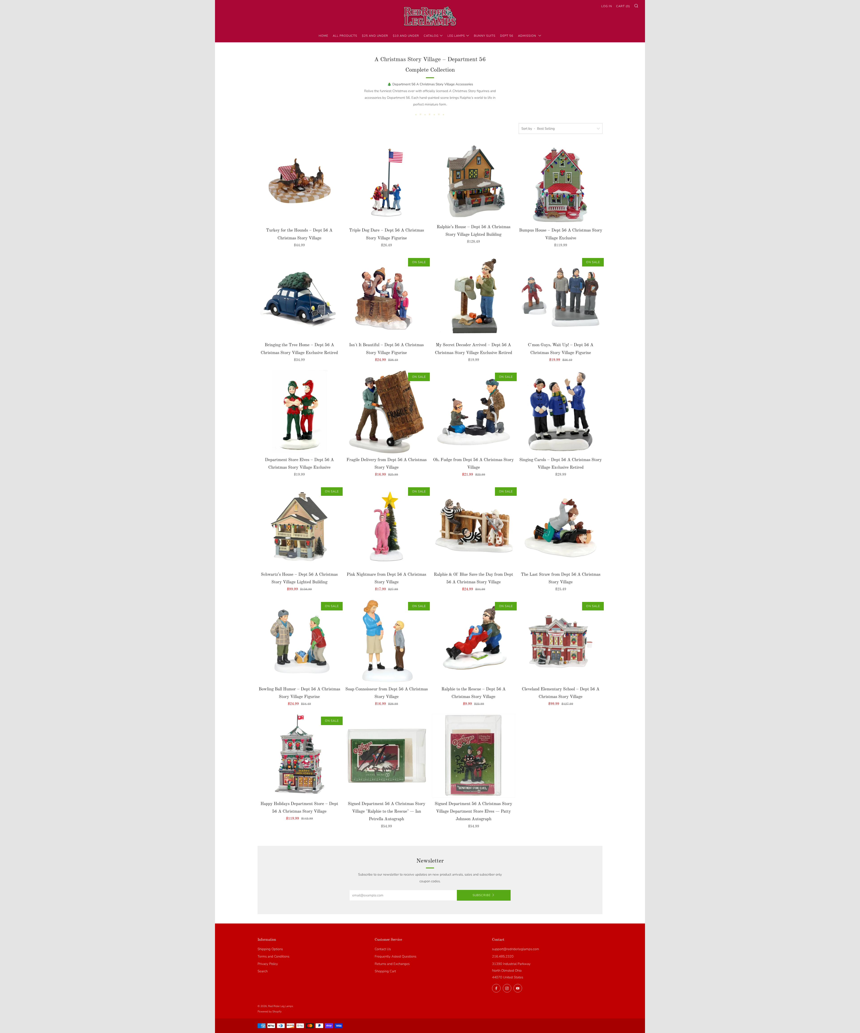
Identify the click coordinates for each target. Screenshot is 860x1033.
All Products (345, 36)
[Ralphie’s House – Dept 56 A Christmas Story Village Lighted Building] (474, 181)
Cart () (623, 6)
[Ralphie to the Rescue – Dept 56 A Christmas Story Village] (474, 641)
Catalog (431, 36)
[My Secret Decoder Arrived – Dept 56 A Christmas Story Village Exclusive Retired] (474, 297)
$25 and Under (375, 36)
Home (323, 36)
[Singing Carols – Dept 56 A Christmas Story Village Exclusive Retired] (560, 412)
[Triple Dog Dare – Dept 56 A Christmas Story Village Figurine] (386, 182)
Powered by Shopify (270, 1011)
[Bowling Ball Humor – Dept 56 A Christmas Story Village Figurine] (299, 641)
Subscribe (481, 895)
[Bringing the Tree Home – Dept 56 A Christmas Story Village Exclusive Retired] (299, 297)
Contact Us (383, 949)
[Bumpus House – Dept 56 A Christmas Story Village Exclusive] (560, 182)
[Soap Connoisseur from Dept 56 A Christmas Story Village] (386, 641)
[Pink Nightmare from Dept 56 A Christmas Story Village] (386, 526)
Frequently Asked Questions (395, 956)
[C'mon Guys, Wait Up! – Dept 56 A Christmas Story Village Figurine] (560, 297)
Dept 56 (506, 36)
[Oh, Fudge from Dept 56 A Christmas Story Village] (474, 412)
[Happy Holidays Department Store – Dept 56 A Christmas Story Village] (299, 756)
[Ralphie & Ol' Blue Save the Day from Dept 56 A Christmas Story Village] (474, 526)
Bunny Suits (484, 36)
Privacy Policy (268, 964)
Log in (606, 6)
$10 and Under (406, 36)
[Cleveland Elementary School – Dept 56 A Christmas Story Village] (560, 641)
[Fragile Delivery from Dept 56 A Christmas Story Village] (386, 412)
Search (263, 971)
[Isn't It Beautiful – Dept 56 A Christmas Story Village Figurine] (386, 297)
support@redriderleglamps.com (515, 949)
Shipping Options (270, 949)
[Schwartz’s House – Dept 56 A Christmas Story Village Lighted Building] (299, 526)
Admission (527, 36)
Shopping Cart (385, 971)
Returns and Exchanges (392, 964)
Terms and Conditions (273, 956)
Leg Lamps (456, 36)
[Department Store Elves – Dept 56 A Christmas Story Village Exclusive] (299, 412)
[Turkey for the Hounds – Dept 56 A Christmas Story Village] (299, 182)
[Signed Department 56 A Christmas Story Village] (386, 756)
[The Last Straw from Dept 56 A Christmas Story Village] (560, 526)
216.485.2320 (503, 956)
